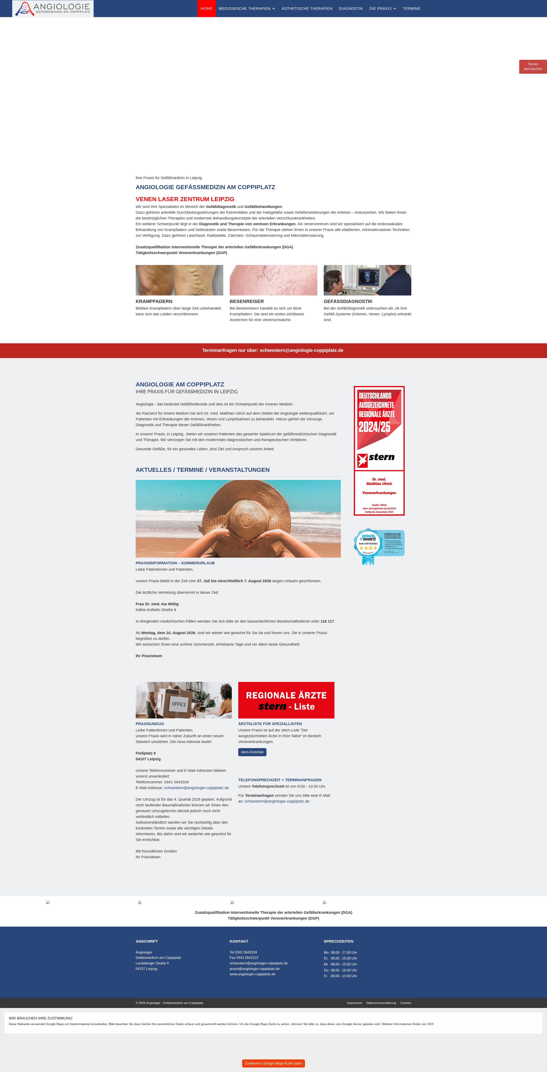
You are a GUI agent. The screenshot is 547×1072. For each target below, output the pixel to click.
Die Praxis (380, 9)
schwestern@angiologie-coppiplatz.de (301, 350)
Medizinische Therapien (245, 9)
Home (206, 8)
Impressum (354, 1003)
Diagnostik (351, 9)
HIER (430, 1024)
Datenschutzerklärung (381, 1003)
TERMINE (412, 9)
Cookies (405, 1003)
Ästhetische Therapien (307, 9)
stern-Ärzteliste (252, 752)
